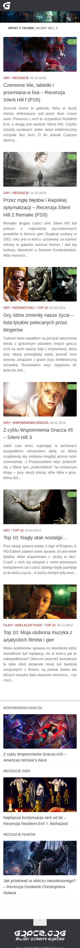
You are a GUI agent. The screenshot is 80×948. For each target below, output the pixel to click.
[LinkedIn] (44, 5)
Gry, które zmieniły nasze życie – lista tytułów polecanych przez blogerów (38, 322)
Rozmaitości (23, 307)
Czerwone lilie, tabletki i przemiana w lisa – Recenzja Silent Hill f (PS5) (34, 92)
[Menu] (73, 5)
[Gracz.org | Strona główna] (8, 5)
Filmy (8, 625)
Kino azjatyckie (28, 625)
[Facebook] (36, 5)
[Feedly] (51, 5)
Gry (6, 78)
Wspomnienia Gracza (30, 422)
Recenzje (21, 78)
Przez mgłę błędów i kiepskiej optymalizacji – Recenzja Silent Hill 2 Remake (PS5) (36, 207)
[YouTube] (29, 5)
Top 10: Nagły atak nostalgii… (35, 537)
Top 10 (42, 307)
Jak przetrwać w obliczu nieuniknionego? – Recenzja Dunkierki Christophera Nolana (39, 887)
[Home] (40, 11)
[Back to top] (40, 922)
